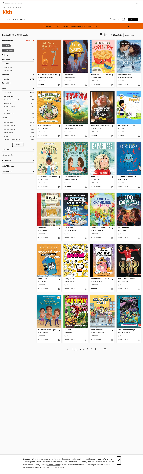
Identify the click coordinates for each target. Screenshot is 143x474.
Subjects (6, 19)
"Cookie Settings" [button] (53, 465)
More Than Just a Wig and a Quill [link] (101, 126)
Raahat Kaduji (70, 77)
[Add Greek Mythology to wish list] (59, 135)
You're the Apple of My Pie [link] (101, 75)
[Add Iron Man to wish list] (85, 340)
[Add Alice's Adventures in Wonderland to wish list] (59, 186)
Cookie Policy (59, 467)
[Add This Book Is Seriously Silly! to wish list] (139, 186)
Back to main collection (13, 3)
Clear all (30, 41)
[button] (113, 20)
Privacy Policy (79, 459)
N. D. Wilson (123, 230)
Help (136, 3)
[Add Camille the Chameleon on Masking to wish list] (112, 238)
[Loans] (123, 20)
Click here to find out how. (87, 26)
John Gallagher (71, 230)
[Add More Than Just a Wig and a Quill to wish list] (112, 135)
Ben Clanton (123, 179)
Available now (8, 67)
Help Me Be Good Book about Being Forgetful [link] (128, 126)
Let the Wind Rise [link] (124, 75)
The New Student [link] (97, 330)
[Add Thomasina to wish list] (59, 238)
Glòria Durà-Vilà (98, 230)
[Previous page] (68, 349)
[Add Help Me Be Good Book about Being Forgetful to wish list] (139, 135)
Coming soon (8, 71)
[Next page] (110, 349)
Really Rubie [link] (69, 279)
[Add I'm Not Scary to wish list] (85, 84)
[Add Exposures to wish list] (112, 186)
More (18, 145)
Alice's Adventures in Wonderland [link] (48, 177)
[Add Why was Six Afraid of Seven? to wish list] (59, 84)
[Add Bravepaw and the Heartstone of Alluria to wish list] (85, 135)
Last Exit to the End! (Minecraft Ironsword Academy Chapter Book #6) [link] (128, 330)
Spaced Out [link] (42, 279)
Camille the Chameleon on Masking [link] (101, 228)
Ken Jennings (44, 128)
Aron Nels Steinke (98, 332)
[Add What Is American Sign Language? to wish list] (59, 340)
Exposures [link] (95, 177)
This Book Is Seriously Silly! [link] (128, 177)
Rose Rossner (97, 77)
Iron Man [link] (67, 330)
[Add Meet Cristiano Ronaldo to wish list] (139, 289)
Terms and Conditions (62, 459)
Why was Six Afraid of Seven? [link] (48, 75)
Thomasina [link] (42, 228)
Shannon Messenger (125, 77)
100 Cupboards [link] (123, 228)
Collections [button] (18, 19)
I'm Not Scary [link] (69, 75)
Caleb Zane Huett (124, 332)
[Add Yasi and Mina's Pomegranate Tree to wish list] (85, 186)
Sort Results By (116, 35)
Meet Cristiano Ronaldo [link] (126, 279)
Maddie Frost (70, 281)
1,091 (105, 349)
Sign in (133, 19)
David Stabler (123, 281)
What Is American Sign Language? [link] (48, 330)
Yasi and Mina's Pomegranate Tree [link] (74, 177)
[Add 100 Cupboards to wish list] (139, 238)
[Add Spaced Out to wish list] (59, 289)
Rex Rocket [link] (68, 228)
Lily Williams (97, 179)
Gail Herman (44, 332)
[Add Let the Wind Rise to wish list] (139, 84)
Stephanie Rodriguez (46, 77)
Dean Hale (69, 332)
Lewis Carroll (44, 179)
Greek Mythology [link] (44, 126)
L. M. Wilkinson (71, 128)
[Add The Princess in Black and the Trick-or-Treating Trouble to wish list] (112, 289)
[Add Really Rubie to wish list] (85, 289)
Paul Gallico (43, 230)
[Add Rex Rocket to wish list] (85, 238)
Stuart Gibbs (43, 281)
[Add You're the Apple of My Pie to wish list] (112, 84)
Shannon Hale (97, 281)
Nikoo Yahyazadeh (72, 179)
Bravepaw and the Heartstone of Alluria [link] (74, 126)
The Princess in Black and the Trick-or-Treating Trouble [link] (101, 279)
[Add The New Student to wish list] (112, 340)
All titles (6, 64)
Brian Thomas (97, 128)
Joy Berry (122, 128)
